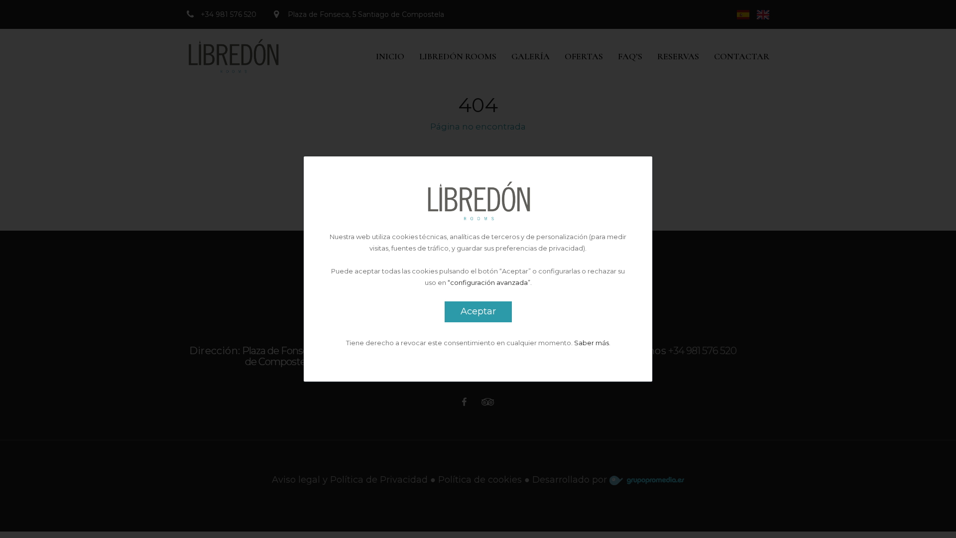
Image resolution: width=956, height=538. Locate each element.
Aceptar (478, 311)
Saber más (591, 343)
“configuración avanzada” (489, 282)
